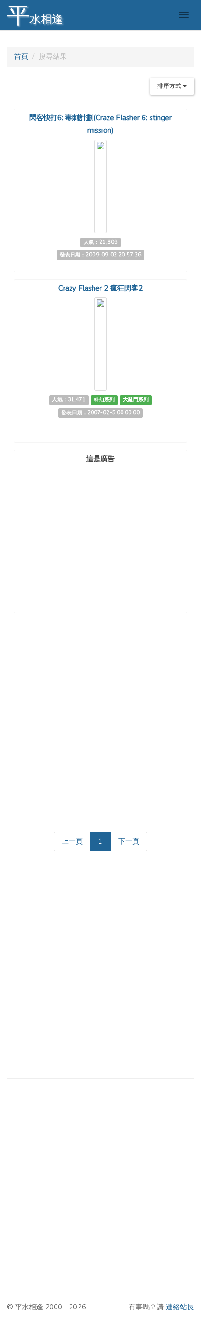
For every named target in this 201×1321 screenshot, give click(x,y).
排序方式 (170, 86)
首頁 (21, 56)
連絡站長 (180, 1307)
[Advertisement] (100, 525)
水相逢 (35, 15)
